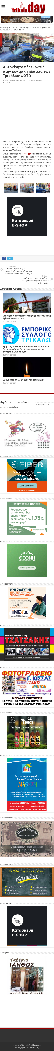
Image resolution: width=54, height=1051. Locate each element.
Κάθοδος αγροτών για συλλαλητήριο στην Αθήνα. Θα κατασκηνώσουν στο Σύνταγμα (19, 270)
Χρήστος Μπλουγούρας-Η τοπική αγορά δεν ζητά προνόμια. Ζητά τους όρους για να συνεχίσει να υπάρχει (26, 349)
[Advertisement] (27, 112)
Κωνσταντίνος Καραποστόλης (16, 80)
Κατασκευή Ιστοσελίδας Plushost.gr (27, 1045)
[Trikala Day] (27, 7)
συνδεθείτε (13, 407)
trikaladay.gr (5, 27)
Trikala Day (34, 1047)
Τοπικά (15, 27)
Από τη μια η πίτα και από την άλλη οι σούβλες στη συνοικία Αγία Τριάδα (35, 279)
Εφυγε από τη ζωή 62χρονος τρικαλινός (23, 379)
